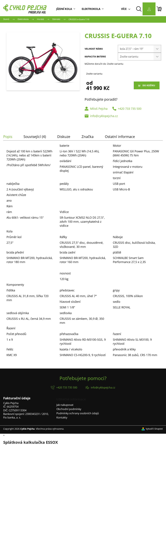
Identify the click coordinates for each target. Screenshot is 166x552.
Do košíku (148, 85)
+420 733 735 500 (129, 109)
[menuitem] (65, 9)
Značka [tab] (88, 136)
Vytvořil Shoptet (154, 428)
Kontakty (61, 417)
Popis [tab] (7, 136)
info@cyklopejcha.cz (104, 116)
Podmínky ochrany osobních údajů (77, 413)
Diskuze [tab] (63, 136)
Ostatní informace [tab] (120, 136)
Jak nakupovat (64, 405)
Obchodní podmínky (68, 409)
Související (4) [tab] (35, 136)
